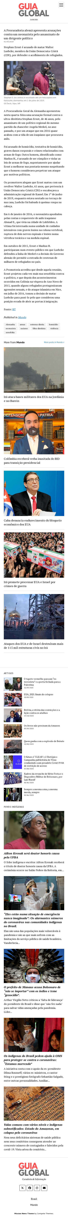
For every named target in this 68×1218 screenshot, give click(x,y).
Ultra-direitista (39, 328)
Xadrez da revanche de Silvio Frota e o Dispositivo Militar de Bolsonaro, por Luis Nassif (43, 776)
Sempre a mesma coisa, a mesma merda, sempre (40, 791)
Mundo (22, 317)
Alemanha (10, 324)
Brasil (34, 1198)
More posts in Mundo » (54, 342)
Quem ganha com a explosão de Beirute (44, 741)
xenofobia (10, 332)
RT (14, 309)
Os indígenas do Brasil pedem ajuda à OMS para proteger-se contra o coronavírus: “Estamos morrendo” (33, 1060)
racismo (24, 328)
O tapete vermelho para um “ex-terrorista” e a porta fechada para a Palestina (42, 681)
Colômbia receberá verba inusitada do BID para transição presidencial (32, 461)
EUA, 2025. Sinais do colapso (38, 694)
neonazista (11, 328)
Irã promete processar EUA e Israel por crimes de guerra (29, 584)
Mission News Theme (24, 1213)
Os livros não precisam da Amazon (42, 725)
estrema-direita (37, 324)
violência (54, 328)
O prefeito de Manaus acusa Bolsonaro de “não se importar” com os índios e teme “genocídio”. (32, 991)
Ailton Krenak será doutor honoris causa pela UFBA (31, 855)
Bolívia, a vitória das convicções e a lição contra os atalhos (42, 711)
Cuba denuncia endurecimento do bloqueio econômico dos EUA (33, 522)
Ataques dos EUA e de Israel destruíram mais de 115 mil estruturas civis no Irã (33, 646)
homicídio (53, 324)
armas (22, 324)
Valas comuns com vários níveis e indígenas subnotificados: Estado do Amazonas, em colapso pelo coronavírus (33, 1129)
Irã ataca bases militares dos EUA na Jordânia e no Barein (34, 399)
